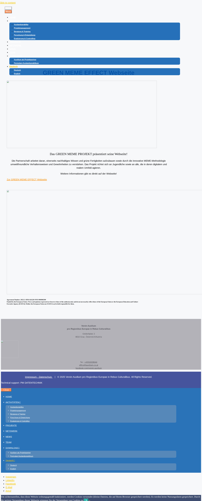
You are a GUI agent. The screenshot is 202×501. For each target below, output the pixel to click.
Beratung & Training (22, 32)
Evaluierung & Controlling (24, 39)
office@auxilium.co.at (88, 365)
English (17, 74)
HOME (12, 17)
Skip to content (8, 2)
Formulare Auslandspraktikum (26, 63)
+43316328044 (90, 362)
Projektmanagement (22, 28)
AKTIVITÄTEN (16, 21)
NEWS (12, 49)
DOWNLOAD (15, 56)
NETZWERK (15, 45)
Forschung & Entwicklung (24, 35)
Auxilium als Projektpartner (25, 60)
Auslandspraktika (21, 24)
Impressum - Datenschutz (39, 377)
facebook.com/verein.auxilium (89, 368)
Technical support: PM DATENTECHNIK (21, 382)
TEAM (12, 52)
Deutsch (13, 66)
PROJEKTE (15, 42)
